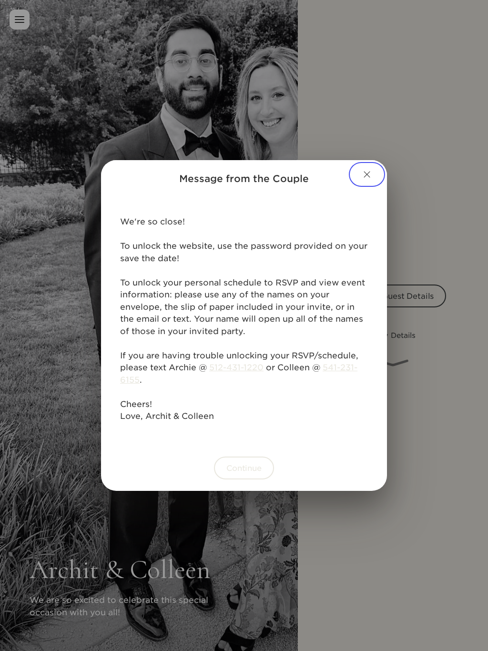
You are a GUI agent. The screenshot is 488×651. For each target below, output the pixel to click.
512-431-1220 (236, 367)
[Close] (367, 174)
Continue (244, 467)
